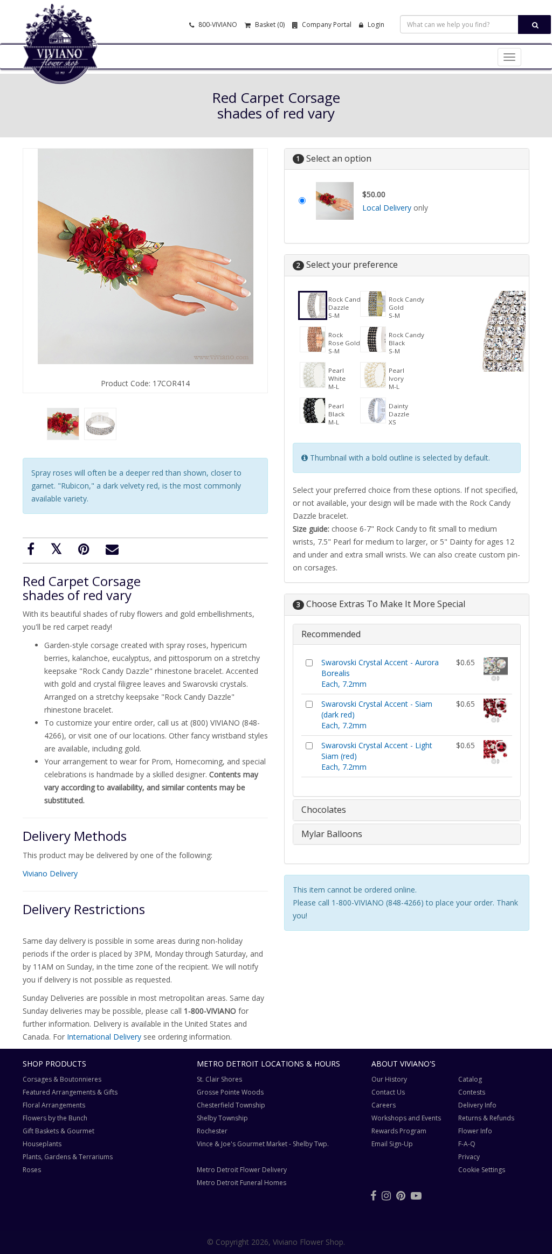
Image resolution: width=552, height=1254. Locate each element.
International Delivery (104, 1037)
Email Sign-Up (392, 1143)
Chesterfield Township (231, 1105)
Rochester (212, 1130)
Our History (389, 1079)
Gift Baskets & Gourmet (58, 1130)
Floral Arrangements (54, 1105)
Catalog (470, 1079)
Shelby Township (222, 1118)
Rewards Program (398, 1130)
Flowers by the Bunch (55, 1118)
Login (375, 24)
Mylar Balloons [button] (331, 834)
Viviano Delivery (50, 873)
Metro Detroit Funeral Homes (241, 1182)
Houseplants (42, 1143)
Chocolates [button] (323, 810)
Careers (383, 1105)
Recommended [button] (331, 634)
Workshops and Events (406, 1118)
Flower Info (475, 1130)
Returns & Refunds (486, 1118)
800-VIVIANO (217, 24)
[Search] (534, 24)
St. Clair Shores (219, 1079)
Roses (32, 1169)
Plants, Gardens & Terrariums (68, 1156)
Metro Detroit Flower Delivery (242, 1169)
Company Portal (325, 24)
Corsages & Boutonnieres (62, 1079)
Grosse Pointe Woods (230, 1092)
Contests (471, 1092)
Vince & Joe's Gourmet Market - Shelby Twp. (263, 1143)
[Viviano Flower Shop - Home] (60, 67)
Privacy (469, 1156)
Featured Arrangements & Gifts (70, 1092)
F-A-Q (466, 1143)
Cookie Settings (481, 1169)
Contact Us (388, 1092)
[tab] (406, 634)
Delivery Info (477, 1105)
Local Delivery (386, 208)
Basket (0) (269, 24)
